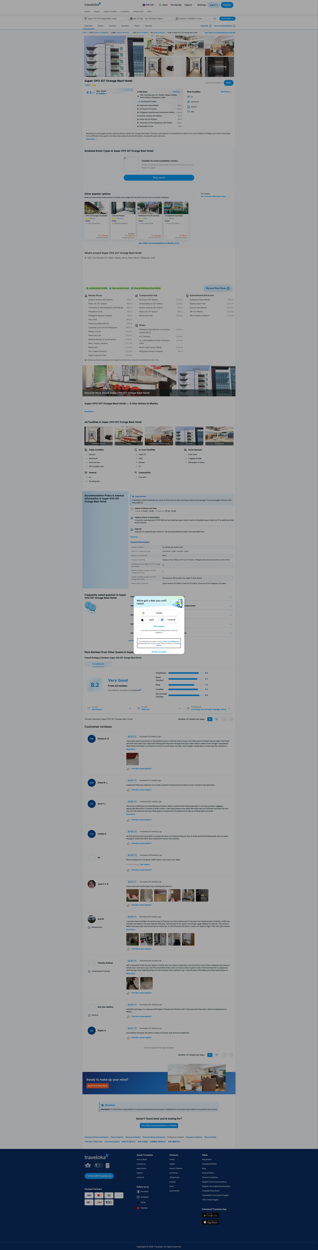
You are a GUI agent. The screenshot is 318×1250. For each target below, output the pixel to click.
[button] (159, 626)
